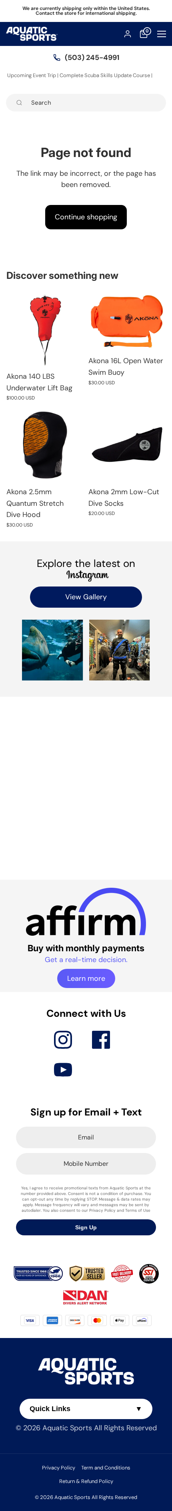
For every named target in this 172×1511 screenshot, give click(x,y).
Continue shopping (86, 217)
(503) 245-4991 (92, 57)
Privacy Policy (58, 1467)
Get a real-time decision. (86, 959)
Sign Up (86, 1227)
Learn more (86, 978)
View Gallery (86, 597)
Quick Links (86, 1409)
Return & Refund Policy (86, 1481)
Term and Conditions (105, 1467)
